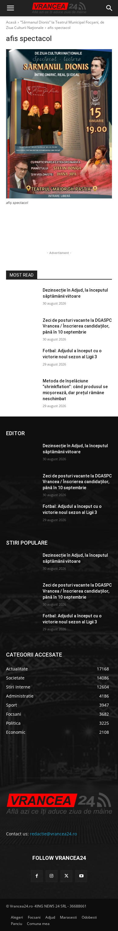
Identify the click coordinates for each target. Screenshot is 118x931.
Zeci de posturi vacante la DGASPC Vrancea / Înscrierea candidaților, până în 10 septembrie (77, 326)
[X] (66, 876)
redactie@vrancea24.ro (53, 834)
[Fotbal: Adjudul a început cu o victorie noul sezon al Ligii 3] (22, 359)
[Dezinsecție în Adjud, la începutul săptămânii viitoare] (22, 298)
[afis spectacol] (59, 123)
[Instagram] (51, 876)
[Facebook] (37, 876)
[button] (10, 8)
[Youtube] (81, 876)
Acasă (11, 22)
